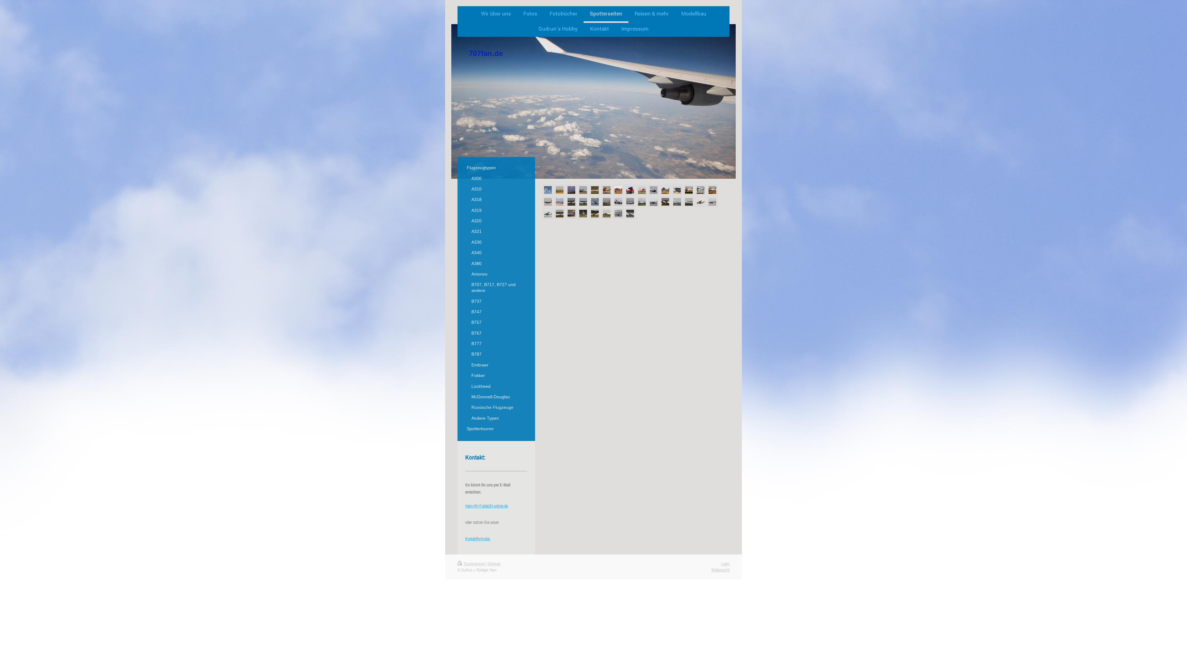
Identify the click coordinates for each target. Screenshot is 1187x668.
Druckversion (474, 563)
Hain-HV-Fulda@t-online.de (486, 505)
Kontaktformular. (478, 538)
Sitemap (493, 563)
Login (725, 563)
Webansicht (720, 569)
